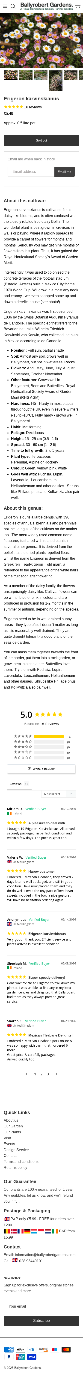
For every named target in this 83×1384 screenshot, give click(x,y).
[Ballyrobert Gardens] (46, 6)
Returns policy (15, 1168)
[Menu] (5, 6)
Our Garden (13, 1126)
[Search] (15, 6)
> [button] (57, 1074)
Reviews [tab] (15, 784)
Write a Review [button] (44, 769)
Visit (7, 1138)
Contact (10, 1156)
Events (9, 1144)
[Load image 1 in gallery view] (41, 40)
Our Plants (12, 1132)
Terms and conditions (21, 1162)
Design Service (16, 1150)
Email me (64, 172)
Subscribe (41, 1321)
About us (11, 1120)
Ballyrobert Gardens (27, 1368)
